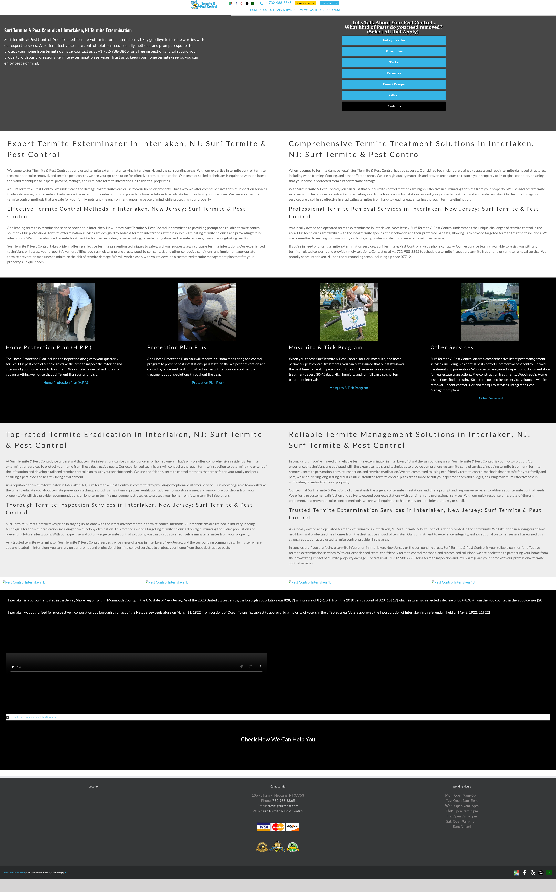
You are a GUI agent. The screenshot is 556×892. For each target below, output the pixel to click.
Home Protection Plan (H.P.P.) (65, 382)
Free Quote (329, 3)
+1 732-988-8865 (278, 3)
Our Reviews (305, 3)
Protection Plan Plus (207, 382)
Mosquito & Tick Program (348, 387)
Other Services (490, 398)
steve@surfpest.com (283, 806)
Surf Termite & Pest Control (282, 811)
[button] (278, 717)
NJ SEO (67, 873)
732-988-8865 (283, 800)
